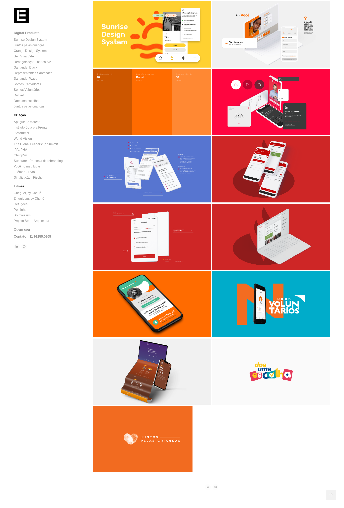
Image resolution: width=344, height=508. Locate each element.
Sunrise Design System (30, 39)
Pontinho (20, 209)
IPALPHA (20, 149)
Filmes (19, 186)
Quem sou (22, 229)
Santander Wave (25, 78)
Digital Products (26, 33)
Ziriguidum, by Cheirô (29, 198)
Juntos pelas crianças (29, 45)
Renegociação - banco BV (32, 62)
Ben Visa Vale (24, 56)
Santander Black (25, 67)
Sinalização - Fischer (29, 177)
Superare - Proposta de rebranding (38, 161)
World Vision (23, 138)
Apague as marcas (27, 122)
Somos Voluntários (27, 89)
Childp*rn (20, 155)
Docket (19, 95)
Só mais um (22, 215)
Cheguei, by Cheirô (27, 193)
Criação (20, 115)
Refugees (20, 204)
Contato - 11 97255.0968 (32, 236)
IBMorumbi (21, 133)
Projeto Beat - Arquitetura (31, 221)
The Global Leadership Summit (36, 144)
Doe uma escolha (26, 101)
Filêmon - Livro (24, 172)
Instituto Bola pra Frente (30, 127)
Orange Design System (30, 50)
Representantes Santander (33, 73)
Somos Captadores (27, 84)
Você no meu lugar (27, 166)
